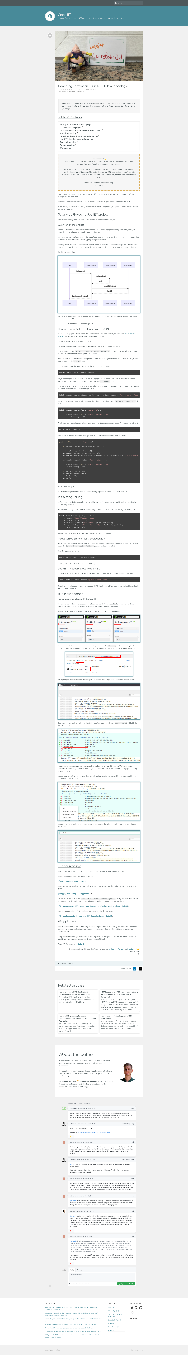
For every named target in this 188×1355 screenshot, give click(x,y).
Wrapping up (65, 148)
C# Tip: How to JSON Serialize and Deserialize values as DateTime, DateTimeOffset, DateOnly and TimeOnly (72, 1336)
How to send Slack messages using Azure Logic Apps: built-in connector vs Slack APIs (73, 1331)
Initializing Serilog (68, 133)
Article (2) (111, 1330)
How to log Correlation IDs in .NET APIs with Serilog (92, 86)
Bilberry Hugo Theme (137, 1350)
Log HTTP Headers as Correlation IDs (77, 139)
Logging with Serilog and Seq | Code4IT (75, 894)
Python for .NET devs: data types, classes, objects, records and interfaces (69, 1328)
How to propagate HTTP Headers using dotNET (81, 130)
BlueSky (130, 949)
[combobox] (128, 3)
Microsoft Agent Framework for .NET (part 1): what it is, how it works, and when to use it (73, 1320)
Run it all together (68, 142)
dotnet (80, 92)
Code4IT (64, 15)
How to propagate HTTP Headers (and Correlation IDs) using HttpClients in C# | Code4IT (94, 906)
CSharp (72, 92)
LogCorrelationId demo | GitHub (72, 881)
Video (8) (111, 1323)
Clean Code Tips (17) (114, 1320)
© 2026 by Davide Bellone (52, 1350)
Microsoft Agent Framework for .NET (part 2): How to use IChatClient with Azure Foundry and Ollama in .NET (71, 1308)
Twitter (120, 949)
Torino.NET (63, 1086)
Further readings (67, 145)
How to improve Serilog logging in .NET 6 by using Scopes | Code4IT (86, 916)
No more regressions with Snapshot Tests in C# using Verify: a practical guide (70, 1324)
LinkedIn (112, 949)
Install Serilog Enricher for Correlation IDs (79, 136)
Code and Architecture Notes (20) (115, 1315)
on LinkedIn (83, 1084)
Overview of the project (71, 127)
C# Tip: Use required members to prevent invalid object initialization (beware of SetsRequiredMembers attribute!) (71, 1314)
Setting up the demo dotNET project (76, 124)
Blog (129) (111, 1307)
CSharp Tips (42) (113, 1311)
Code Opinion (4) (113, 1327)
